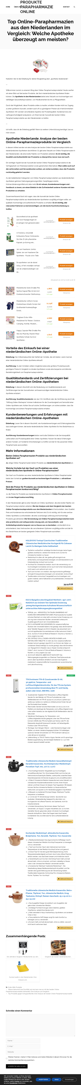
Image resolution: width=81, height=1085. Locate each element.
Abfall (56, 1079)
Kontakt (66, 7)
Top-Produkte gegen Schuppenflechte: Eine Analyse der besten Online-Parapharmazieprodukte (40, 993)
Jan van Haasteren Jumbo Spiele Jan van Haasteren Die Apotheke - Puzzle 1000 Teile (27, 252)
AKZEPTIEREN (43, 1079)
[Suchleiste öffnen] (74, 7)
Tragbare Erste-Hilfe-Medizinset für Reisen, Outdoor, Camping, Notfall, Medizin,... (28, 320)
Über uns (17, 7)
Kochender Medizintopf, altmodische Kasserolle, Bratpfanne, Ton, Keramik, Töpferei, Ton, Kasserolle (48, 834)
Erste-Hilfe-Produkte (15, 987)
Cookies (16, 1081)
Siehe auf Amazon (66, 588)
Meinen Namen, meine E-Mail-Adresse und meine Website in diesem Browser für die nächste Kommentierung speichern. (40, 1058)
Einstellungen (14, 1083)
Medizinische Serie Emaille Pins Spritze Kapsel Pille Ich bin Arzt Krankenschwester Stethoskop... (28, 291)
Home (8, 7)
